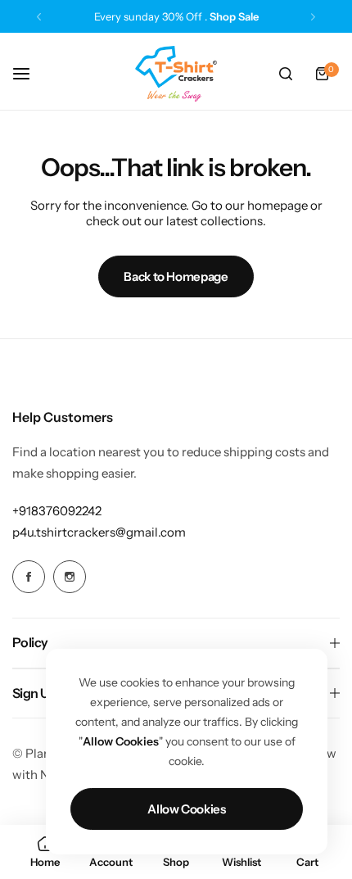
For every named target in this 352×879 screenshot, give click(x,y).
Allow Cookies (186, 809)
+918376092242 (57, 511)
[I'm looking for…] (286, 73)
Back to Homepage (176, 276)
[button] (39, 17)
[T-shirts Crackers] (176, 74)
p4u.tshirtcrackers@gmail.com (99, 532)
